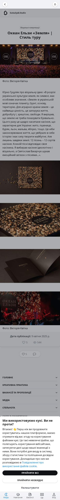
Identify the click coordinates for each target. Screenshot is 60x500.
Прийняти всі (30, 472)
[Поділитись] (55, 4)
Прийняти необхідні (30, 480)
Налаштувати (30, 487)
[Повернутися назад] (4, 4)
